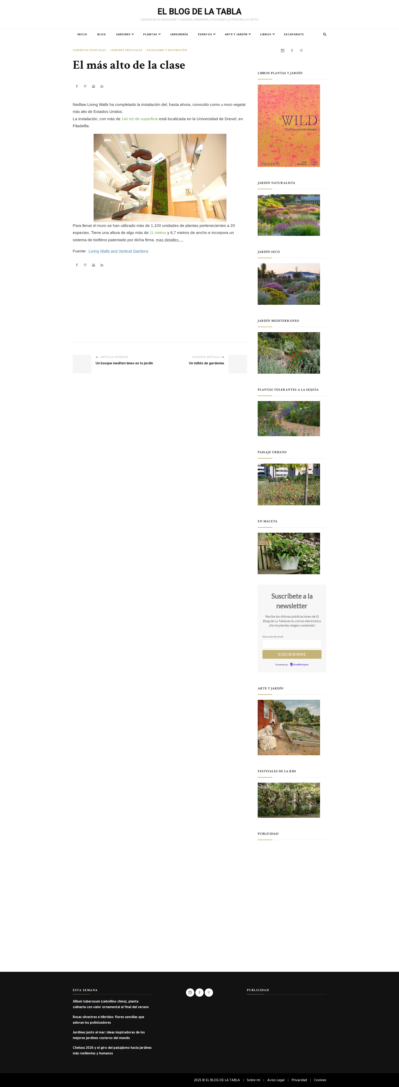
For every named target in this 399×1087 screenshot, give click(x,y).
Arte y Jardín (236, 34)
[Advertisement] (160, 301)
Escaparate (294, 34)
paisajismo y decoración (167, 50)
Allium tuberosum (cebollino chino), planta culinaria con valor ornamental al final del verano (111, 1004)
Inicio (82, 34)
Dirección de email (272, 636)
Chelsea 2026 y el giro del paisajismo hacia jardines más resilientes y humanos (112, 1050)
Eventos (205, 34)
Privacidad (299, 1080)
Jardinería (179, 34)
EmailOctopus (300, 665)
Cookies (320, 1080)
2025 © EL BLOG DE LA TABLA (217, 1080)
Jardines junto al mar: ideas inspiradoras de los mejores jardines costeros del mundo (109, 1035)
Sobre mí (253, 1080)
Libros (265, 34)
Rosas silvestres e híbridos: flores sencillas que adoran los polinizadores (108, 1019)
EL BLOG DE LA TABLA (199, 11)
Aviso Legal (275, 1080)
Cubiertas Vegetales (89, 50)
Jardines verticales (126, 50)
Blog (101, 34)
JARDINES (123, 34)
